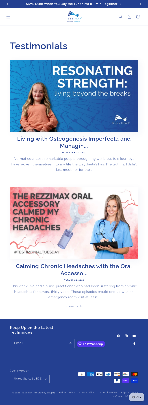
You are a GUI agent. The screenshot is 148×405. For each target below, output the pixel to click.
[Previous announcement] (7, 4)
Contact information (126, 396)
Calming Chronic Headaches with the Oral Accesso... (74, 269)
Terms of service (107, 392)
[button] (8, 16)
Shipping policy (129, 392)
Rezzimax (26, 392)
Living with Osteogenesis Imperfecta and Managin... (74, 142)
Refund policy (67, 392)
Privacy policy (87, 392)
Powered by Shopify (44, 392)
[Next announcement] (141, 4)
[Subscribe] (70, 343)
